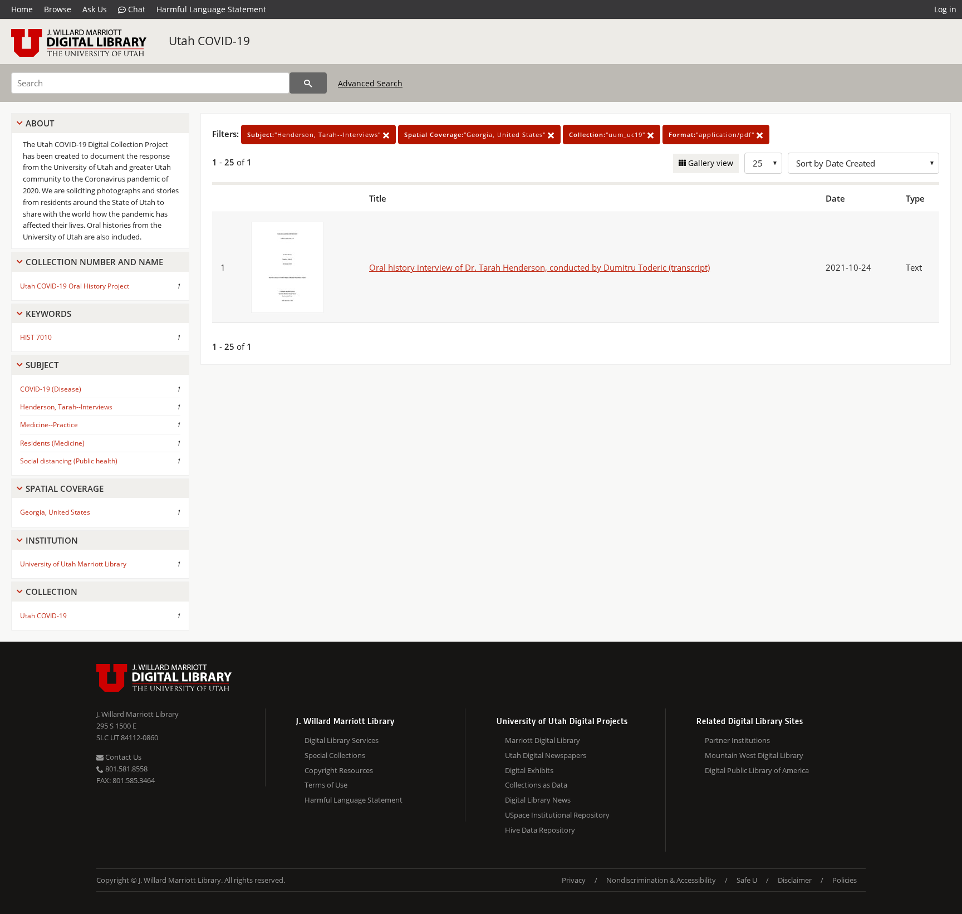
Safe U (747, 880)
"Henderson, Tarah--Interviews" (315, 134)
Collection (51, 591)
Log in (945, 9)
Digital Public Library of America (757, 770)
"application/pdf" (713, 134)
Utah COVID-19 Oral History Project (74, 286)
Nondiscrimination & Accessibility (661, 880)
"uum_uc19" (608, 134)
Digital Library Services (342, 740)
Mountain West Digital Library (754, 755)
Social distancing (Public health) (68, 461)
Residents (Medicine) (52, 443)
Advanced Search (370, 83)
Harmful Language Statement (211, 9)
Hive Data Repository (540, 830)
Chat (135, 9)
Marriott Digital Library (542, 740)
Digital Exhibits (529, 770)
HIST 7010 (36, 337)
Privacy (574, 880)
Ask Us (94, 9)
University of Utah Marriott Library (73, 564)
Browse (57, 9)
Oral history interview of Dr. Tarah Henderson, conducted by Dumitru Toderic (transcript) (539, 267)
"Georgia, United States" (476, 134)
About (40, 123)
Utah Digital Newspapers (545, 755)
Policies (844, 880)
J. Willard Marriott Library (137, 714)
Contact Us (122, 757)
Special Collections (335, 755)
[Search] (308, 83)
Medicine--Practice (49, 424)
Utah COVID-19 (209, 40)
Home (22, 9)
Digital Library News (538, 800)
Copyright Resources (339, 770)
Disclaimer (795, 880)
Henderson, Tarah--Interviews (66, 407)
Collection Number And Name (94, 261)
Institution (52, 540)
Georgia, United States (55, 512)
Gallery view (709, 163)
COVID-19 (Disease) (50, 389)
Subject (42, 364)
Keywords (48, 313)
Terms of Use (326, 785)
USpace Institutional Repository (557, 815)
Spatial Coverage (65, 488)
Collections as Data (536, 785)
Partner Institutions (737, 740)
